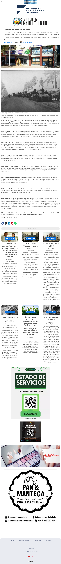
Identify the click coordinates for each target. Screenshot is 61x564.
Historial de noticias (23, 540)
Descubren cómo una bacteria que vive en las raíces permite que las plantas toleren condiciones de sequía (10, 250)
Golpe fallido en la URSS (51, 245)
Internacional (8, 42)
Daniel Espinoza (27, 42)
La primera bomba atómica (51, 318)
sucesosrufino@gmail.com (30, 551)
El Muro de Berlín (10, 317)
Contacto (11, 540)
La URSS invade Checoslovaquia (30, 245)
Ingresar (49, 540)
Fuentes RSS (37, 540)
